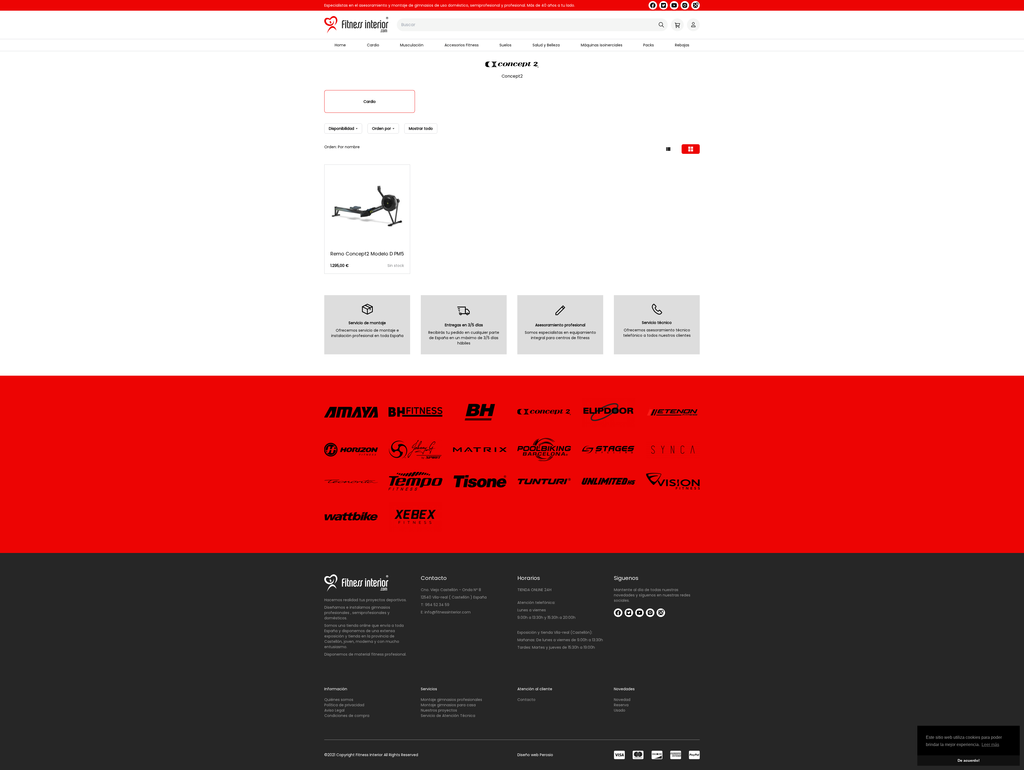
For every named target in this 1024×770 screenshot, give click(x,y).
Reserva (621, 705)
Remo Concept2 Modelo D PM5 (367, 253)
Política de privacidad (344, 705)
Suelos (505, 45)
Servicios (429, 689)
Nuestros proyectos (439, 710)
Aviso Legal (334, 710)
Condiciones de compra (346, 715)
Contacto (526, 699)
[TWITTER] (663, 5)
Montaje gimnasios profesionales (451, 699)
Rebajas (682, 45)
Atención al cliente (534, 689)
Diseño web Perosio (535, 754)
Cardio (373, 45)
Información (335, 689)
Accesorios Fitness (462, 45)
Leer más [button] (990, 744)
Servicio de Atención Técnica (448, 715)
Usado (619, 710)
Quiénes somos (338, 699)
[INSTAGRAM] (685, 5)
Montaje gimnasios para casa (448, 705)
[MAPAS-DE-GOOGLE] (695, 5)
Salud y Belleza (546, 45)
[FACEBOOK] (653, 5)
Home (340, 45)
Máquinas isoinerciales (601, 45)
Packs (648, 45)
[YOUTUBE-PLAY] (674, 5)
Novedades (624, 689)
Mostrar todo (421, 128)
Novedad (622, 699)
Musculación (411, 45)
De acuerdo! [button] (969, 760)
